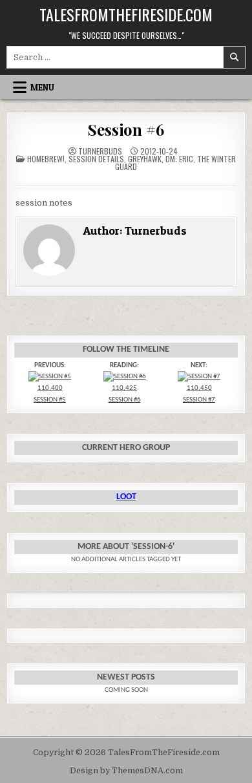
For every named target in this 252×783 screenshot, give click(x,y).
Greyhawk (145, 158)
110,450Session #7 (199, 394)
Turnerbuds (100, 151)
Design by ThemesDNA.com (126, 770)
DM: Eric (179, 158)
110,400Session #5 (50, 394)
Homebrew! (46, 158)
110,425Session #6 (125, 394)
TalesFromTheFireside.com (126, 14)
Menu (42, 87)
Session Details (96, 158)
